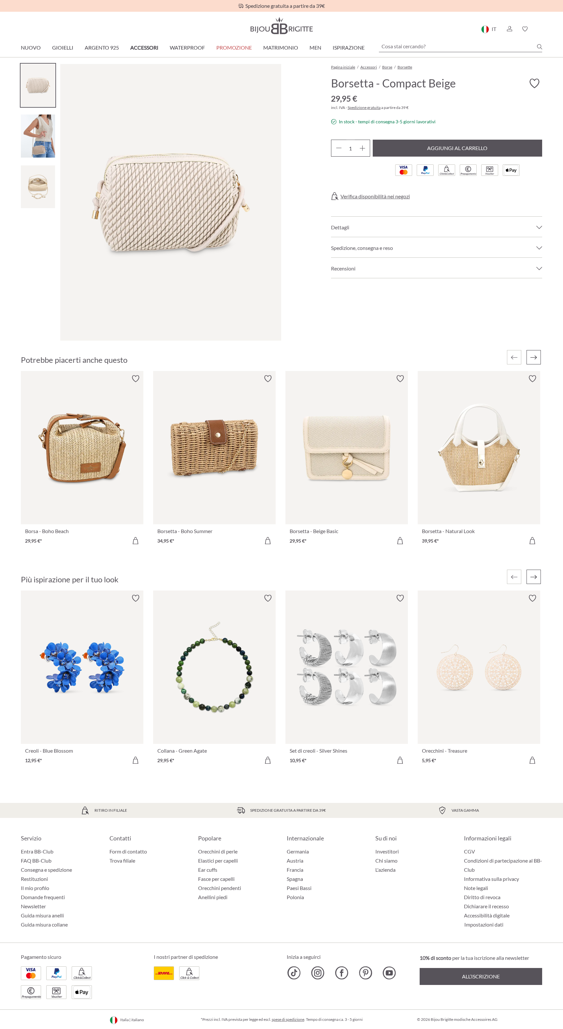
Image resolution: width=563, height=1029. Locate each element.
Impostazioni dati (483, 925)
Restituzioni (34, 879)
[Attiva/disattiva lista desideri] (534, 83)
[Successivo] (534, 357)
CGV (469, 851)
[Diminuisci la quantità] (338, 148)
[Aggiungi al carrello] (135, 540)
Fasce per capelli (216, 879)
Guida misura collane (44, 924)
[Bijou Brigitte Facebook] (341, 972)
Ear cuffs (207, 870)
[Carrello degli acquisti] (540, 29)
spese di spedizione (288, 1019)
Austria (295, 860)
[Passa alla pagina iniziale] (281, 26)
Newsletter (33, 906)
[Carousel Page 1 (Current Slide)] (38, 85)
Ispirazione (349, 47)
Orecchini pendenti (219, 888)
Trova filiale (122, 860)
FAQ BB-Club (36, 860)
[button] (509, 29)
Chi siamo (386, 860)
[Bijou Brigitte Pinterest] (365, 972)
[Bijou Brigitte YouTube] (389, 972)
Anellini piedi (212, 897)
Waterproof (187, 47)
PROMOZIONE (234, 47)
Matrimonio (280, 47)
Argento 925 (102, 47)
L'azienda (385, 870)
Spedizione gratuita (364, 107)
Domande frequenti (43, 897)
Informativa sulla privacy (491, 879)
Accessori (144, 47)
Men (315, 47)
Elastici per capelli (218, 860)
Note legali (476, 888)
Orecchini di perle (218, 851)
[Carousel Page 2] (38, 136)
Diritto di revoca (482, 897)
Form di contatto (128, 851)
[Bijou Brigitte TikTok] (294, 972)
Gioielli (62, 47)
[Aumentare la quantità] (362, 148)
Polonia (295, 897)
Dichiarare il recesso (486, 906)
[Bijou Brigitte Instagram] (317, 972)
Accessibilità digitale (487, 915)
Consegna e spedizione (46, 870)
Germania (298, 851)
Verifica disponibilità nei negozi (375, 196)
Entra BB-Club (37, 851)
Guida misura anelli (42, 915)
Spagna (295, 879)
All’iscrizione (481, 976)
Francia (295, 870)
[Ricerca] (539, 46)
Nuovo (31, 47)
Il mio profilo (35, 888)
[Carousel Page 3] (38, 186)
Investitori (387, 851)
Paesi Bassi (299, 888)
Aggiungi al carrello (457, 148)
